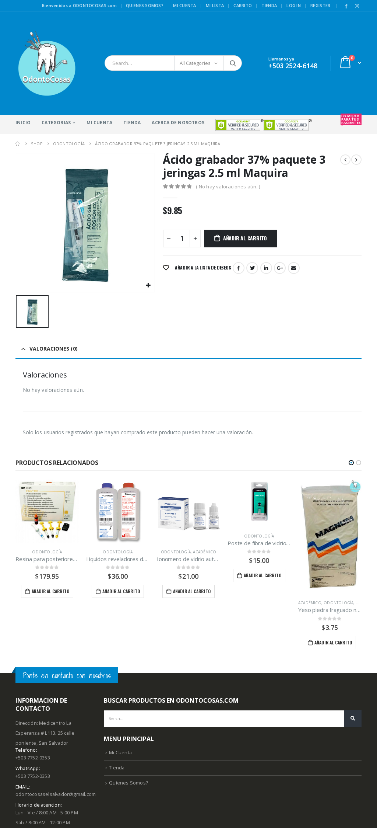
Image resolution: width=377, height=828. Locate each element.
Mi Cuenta (99, 122)
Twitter (252, 268)
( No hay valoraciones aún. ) (228, 186)
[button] (351, 462)
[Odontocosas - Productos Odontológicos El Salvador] (46, 63)
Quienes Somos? (128, 783)
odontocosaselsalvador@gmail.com (55, 794)
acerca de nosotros (178, 122)
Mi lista (215, 5)
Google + (280, 268)
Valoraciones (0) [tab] (53, 348)
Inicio (23, 122)
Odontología (47, 551)
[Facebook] (346, 6)
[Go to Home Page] (18, 144)
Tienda (269, 5)
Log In (293, 5)
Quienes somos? (144, 5)
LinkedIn (266, 268)
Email (294, 268)
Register (320, 5)
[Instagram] (357, 6)
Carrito (242, 5)
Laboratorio (313, 551)
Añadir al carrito (245, 238)
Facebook (238, 268)
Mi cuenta (184, 5)
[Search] (233, 63)
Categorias (56, 122)
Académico (133, 551)
